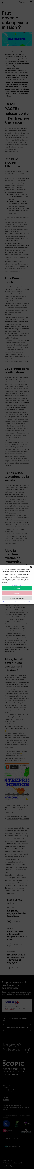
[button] (31, 567)
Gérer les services (16, 585)
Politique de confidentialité (22, 601)
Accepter (17, 588)
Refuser (17, 593)
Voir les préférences (17, 598)
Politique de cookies (8, 601)
